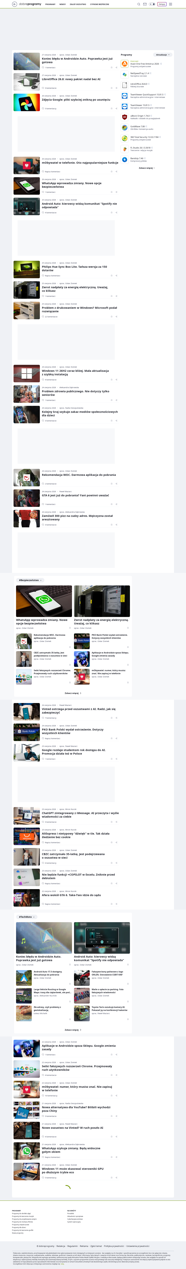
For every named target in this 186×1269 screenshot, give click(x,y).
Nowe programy (17, 1233)
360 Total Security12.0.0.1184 (144, 137)
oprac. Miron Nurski (67, 809)
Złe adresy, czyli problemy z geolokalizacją (47, 1009)
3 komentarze (50, 88)
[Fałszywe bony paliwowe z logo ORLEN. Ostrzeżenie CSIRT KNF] (82, 978)
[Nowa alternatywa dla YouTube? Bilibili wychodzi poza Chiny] (27, 1110)
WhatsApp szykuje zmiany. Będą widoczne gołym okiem (71, 1150)
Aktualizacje (161, 55)
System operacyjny (74, 1222)
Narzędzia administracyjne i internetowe (147, 97)
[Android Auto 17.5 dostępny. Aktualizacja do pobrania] (24, 978)
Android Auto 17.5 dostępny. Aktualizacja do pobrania (48, 973)
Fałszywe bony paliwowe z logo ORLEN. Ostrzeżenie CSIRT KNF (107, 973)
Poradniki (70, 1213)
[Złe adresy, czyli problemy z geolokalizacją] (24, 1013)
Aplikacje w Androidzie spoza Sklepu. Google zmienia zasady (110, 654)
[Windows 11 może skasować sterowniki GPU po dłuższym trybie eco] (27, 1171)
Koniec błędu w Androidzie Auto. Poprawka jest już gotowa (77, 60)
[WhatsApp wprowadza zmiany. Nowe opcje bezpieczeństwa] (27, 186)
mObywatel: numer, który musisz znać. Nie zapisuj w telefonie (108, 672)
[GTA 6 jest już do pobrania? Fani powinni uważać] (27, 498)
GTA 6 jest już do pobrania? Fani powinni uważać (75, 495)
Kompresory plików (138, 161)
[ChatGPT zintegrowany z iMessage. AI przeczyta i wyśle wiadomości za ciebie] (27, 816)
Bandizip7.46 (136, 158)
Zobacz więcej (72, 693)
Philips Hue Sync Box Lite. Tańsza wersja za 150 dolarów (74, 268)
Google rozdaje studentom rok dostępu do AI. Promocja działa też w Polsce (74, 751)
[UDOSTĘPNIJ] (116, 67)
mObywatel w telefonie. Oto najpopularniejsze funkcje (80, 162)
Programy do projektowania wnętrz (24, 1219)
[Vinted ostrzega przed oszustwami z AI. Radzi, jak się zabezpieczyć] (27, 712)
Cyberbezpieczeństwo (75, 1219)
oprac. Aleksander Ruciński (45, 995)
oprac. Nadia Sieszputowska (71, 408)
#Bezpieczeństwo (29, 580)
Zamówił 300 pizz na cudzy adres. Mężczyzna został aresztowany (77, 517)
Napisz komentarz (52, 171)
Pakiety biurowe (137, 86)
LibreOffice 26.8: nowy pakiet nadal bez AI (71, 79)
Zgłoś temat (96, 1246)
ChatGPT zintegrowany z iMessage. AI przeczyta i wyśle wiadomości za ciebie (80, 814)
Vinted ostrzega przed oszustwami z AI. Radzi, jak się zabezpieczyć (79, 710)
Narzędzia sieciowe (138, 76)
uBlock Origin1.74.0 (140, 115)
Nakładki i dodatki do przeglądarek (145, 118)
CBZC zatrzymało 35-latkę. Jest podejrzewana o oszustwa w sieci (50, 654)
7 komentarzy (50, 718)
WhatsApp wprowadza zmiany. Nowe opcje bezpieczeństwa (71, 184)
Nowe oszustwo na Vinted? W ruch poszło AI (72, 1128)
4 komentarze (50, 212)
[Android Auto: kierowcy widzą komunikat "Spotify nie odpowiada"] (27, 206)
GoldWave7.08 (137, 126)
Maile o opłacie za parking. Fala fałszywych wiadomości (107, 991)
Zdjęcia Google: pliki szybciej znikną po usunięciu (76, 99)
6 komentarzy (50, 863)
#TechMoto (25, 916)
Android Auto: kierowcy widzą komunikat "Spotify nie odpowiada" (79, 205)
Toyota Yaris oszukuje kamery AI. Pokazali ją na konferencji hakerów (109, 1009)
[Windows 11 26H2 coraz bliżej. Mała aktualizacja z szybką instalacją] (27, 373)
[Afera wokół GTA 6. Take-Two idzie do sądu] (27, 898)
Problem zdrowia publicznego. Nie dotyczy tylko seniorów (75, 393)
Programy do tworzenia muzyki (23, 1216)
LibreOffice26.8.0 (138, 84)
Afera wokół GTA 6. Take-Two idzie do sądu (71, 895)
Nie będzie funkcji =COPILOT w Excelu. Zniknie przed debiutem (78, 876)
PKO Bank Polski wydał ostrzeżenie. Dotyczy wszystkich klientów (110, 636)
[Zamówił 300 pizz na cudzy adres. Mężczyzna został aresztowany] (27, 518)
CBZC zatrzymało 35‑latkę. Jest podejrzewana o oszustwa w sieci (73, 855)
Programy (50, 4)
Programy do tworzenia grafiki (22, 1230)
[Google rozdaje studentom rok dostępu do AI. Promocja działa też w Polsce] (27, 753)
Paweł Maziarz (65, 491)
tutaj (62, 1264)
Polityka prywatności (114, 1246)
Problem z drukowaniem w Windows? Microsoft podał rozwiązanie (79, 309)
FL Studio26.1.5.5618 (140, 147)
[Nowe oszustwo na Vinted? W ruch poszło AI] (27, 1130)
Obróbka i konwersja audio (141, 129)
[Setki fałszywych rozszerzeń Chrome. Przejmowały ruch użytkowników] (24, 677)
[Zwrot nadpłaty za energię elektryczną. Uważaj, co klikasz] (27, 290)
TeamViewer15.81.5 (139, 105)
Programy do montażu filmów (22, 1222)
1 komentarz (50, 67)
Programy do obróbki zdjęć (21, 1213)
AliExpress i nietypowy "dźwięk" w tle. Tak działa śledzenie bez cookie (75, 835)
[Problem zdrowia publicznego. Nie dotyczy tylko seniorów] (27, 394)
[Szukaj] (139, 4)
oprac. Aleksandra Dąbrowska (72, 512)
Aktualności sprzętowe (75, 1216)
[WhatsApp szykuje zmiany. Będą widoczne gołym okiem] (27, 1151)
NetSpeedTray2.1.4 (139, 73)
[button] (171, 4)
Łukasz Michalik (40, 1013)
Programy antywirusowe (140, 66)
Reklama (84, 1246)
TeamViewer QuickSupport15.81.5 (146, 94)
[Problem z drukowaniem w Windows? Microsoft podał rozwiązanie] (27, 310)
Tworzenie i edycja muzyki (141, 150)
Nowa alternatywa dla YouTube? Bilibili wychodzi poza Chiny (76, 1109)
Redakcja (61, 1246)
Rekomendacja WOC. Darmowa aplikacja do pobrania (79, 475)
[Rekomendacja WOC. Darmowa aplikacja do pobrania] (27, 477)
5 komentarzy (50, 108)
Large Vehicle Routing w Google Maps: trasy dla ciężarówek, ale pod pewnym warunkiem (52, 991)
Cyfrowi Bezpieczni (99, 4)
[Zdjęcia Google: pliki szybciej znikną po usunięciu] (27, 102)
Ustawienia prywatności (137, 1246)
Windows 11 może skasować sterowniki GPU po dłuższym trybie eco (73, 1170)
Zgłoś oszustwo (78, 4)
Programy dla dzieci (19, 1227)
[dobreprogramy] (32, 4)
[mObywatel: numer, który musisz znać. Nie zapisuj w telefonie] (82, 677)
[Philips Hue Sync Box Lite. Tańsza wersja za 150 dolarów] (27, 269)
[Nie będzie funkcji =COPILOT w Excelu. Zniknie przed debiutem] (27, 877)
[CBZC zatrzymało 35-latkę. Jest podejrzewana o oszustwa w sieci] (24, 659)
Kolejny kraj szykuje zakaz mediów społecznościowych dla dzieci (80, 413)
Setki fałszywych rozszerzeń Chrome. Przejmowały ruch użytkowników (52, 672)
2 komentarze (50, 484)
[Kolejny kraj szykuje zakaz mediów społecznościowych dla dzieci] (27, 414)
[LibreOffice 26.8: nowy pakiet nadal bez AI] (27, 82)
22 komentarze (51, 316)
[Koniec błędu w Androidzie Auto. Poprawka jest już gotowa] (27, 61)
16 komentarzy (51, 1095)
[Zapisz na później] (111, 67)
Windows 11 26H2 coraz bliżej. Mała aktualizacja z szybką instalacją (75, 372)
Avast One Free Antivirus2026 (144, 63)
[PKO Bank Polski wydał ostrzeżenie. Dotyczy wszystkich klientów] (82, 641)
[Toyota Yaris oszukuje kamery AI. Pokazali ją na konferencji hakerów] (82, 1013)
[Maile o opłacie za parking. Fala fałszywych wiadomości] (82, 996)
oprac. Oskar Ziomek (68, 55)
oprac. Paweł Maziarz (68, 746)
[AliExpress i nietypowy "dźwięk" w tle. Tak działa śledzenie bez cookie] (27, 836)
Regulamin (72, 1246)
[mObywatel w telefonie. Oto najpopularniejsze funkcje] (27, 165)
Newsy (62, 4)
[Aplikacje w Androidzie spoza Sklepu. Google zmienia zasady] (82, 659)
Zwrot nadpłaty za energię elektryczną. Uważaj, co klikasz (75, 289)
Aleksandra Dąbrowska (69, 387)
